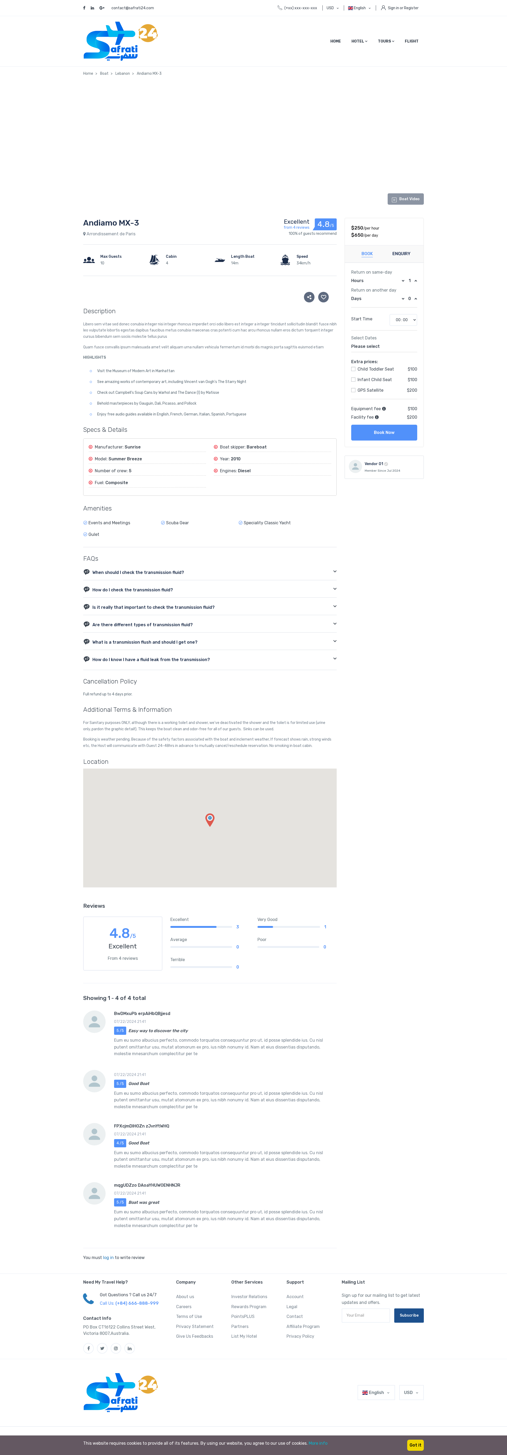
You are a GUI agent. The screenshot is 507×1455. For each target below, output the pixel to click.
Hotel (358, 41)
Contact (295, 1316)
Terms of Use (189, 1316)
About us (185, 1296)
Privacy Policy (300, 1336)
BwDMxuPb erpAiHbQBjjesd (142, 1013)
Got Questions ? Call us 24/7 (128, 1294)
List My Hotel (244, 1336)
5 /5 (120, 1030)
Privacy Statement (195, 1326)
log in (108, 1257)
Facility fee (363, 417)
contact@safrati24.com (132, 8)
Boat (104, 73)
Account (295, 1296)
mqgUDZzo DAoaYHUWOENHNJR (147, 1185)
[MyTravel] (122, 1393)
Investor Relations (249, 1296)
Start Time (361, 318)
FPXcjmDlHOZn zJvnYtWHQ (141, 1126)
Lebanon (122, 73)
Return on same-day (371, 272)
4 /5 (120, 1143)
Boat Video (409, 199)
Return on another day (373, 290)
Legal (292, 1306)
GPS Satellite (369, 390)
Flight (412, 41)
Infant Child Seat (374, 379)
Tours (385, 41)
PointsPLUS (243, 1316)
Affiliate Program (303, 1326)
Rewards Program (248, 1306)
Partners (239, 1326)
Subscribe (409, 1315)
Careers (183, 1306)
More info (318, 1443)
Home (335, 41)
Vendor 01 (374, 464)
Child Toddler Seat (375, 369)
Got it (415, 1445)
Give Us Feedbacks (194, 1336)
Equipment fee (366, 408)
